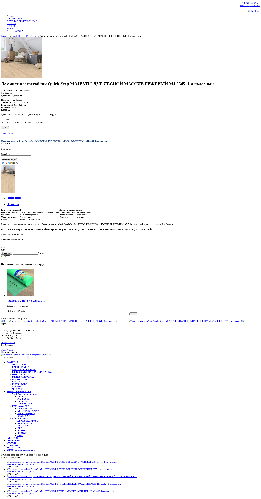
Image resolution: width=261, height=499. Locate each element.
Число (41, 253)
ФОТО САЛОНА (15, 31)
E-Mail (4, 250)
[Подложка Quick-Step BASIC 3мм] (20, 295)
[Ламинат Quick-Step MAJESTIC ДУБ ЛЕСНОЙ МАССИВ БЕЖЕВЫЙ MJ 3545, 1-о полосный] (26, 355)
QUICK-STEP (7, 350)
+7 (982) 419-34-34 (250, 2)
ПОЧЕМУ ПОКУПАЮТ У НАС (22, 21)
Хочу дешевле (8, 133)
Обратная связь (8, 342)
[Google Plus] (5, 163)
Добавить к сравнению (11, 95)
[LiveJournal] (17, 163)
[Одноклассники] (11, 163)
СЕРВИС (11, 26)
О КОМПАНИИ (14, 19)
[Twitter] (8, 163)
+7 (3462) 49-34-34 (250, 5)
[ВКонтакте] (3, 163)
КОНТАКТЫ (13, 28)
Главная (10, 16)
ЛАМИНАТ (17, 36)
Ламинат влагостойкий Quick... (21, 464)
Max (257, 11)
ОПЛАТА (11, 23)
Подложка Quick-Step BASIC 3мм (26, 300)
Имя (3, 247)
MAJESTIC (31, 36)
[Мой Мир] (14, 163)
